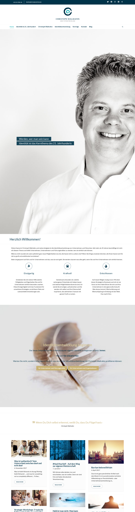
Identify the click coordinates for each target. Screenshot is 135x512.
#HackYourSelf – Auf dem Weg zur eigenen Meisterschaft (66, 465)
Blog (90, 27)
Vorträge (76, 27)
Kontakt (84, 27)
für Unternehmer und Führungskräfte (51, 368)
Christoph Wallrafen (45, 27)
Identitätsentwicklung (62, 27)
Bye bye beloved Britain (101, 467)
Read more (19, 482)
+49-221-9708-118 (17, 2)
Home (12, 27)
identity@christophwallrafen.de (33, 2)
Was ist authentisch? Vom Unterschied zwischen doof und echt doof (28, 463)
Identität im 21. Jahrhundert (26, 27)
